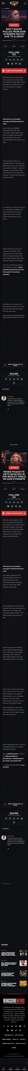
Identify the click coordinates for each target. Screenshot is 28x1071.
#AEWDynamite (12, 754)
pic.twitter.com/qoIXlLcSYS (12, 761)
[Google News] (14, 59)
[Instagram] (12, 63)
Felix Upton (6, 40)
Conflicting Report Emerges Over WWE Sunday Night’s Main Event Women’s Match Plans (8, 954)
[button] (25, 3)
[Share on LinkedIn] (14, 379)
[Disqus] (14, 908)
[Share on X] (10, 379)
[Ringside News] (14, 4)
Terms (14, 1047)
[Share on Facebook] (6, 379)
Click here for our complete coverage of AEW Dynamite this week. (13, 121)
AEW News (7, 8)
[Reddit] (19, 63)
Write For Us (19, 1035)
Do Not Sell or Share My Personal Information (14, 1056)
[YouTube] (8, 63)
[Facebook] (6, 59)
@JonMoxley (7, 758)
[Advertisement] (14, 194)
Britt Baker (6, 389)
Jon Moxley (6, 828)
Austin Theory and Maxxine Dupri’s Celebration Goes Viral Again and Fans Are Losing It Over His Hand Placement (8, 974)
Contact (23, 1039)
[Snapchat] (16, 63)
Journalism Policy (8, 1043)
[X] (10, 59)
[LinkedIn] (17, 59)
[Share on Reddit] (21, 379)
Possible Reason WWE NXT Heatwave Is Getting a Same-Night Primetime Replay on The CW (8, 985)
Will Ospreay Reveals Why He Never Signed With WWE (9, 964)
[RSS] (20, 1030)
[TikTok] (16, 1030)
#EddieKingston (18, 758)
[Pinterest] (21, 59)
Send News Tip (9, 1035)
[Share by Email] (14, 383)
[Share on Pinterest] (17, 379)
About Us (15, 1039)
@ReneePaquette (11, 756)
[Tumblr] (24, 1026)
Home (3, 8)
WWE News (4, 950)
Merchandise (6, 1039)
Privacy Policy (21, 1043)
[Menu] (3, 3)
